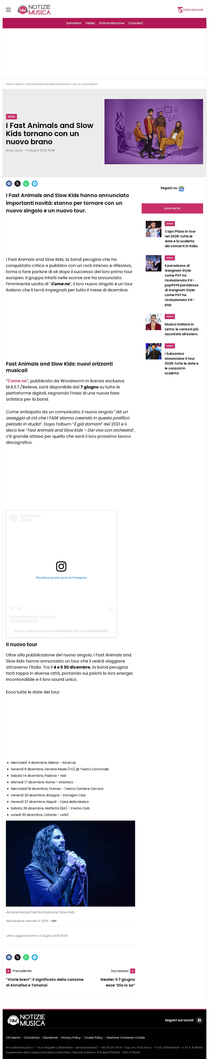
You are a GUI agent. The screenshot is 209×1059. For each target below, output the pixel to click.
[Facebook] (9, 184)
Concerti (135, 23)
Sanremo (73, 23)
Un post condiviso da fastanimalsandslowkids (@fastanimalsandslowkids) (61, 630)
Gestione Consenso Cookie (125, 1038)
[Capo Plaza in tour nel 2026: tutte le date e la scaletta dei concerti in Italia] (153, 235)
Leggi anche (172, 208)
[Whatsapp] (26, 184)
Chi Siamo (13, 1038)
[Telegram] (35, 184)
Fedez (90, 23)
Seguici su (168, 188)
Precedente (22, 971)
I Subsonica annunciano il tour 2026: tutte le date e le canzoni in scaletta (181, 363)
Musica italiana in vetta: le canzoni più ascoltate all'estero (181, 329)
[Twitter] (17, 184)
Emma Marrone (111, 23)
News (19, 84)
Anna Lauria (14, 150)
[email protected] (86, 1047)
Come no (17, 381)
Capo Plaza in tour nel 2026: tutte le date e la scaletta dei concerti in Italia (181, 238)
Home (9, 84)
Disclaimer (50, 1038)
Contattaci (32, 1038)
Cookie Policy (93, 1038)
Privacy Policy (71, 1038)
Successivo (120, 971)
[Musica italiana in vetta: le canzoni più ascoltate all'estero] (153, 326)
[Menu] (11, 10)
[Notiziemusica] (34, 10)
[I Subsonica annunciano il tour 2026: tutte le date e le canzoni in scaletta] (153, 360)
